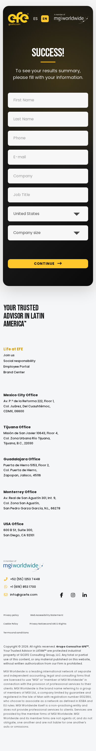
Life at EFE (13, 349)
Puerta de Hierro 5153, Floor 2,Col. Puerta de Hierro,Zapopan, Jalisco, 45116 (26, 470)
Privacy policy (11, 615)
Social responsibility (19, 361)
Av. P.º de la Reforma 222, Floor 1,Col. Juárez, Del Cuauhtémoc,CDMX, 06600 (28, 406)
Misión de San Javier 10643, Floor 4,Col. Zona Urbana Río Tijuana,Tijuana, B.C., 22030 (30, 438)
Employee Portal (16, 366)
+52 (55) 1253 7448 (25, 579)
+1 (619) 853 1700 (23, 587)
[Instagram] (73, 595)
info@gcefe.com (23, 594)
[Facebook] (61, 595)
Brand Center (14, 372)
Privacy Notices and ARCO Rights (48, 623)
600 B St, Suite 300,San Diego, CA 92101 (18, 532)
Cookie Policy (10, 623)
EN (45, 18)
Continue (44, 263)
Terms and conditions (16, 632)
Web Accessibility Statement (46, 615)
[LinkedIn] (84, 595)
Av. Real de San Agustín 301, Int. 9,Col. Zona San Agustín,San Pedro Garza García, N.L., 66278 (31, 503)
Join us (9, 355)
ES (35, 18)
